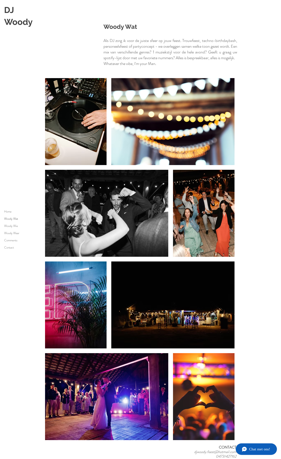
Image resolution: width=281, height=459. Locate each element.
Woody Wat (11, 218)
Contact (9, 247)
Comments (10, 240)
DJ (9, 10)
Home (8, 211)
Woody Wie (11, 226)
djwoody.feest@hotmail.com (215, 451)
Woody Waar (11, 233)
